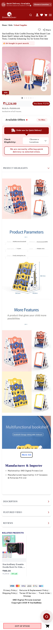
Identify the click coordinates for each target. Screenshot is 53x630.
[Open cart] (46, 15)
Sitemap (27, 596)
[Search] (30, 15)
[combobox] (30, 15)
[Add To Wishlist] (39, 29)
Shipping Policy (9, 593)
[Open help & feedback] (46, 616)
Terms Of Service (27, 593)
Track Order (44, 593)
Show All (26, 455)
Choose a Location (41, 4)
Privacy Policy (10, 590)
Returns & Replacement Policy (33, 590)
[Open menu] (50, 15)
